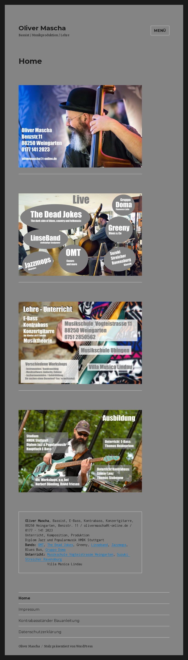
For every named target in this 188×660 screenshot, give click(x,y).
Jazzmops (118, 545)
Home (24, 598)
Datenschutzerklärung (40, 632)
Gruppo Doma (55, 549)
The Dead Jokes (60, 545)
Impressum (29, 609)
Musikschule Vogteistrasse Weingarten (80, 554)
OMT (41, 545)
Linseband (99, 545)
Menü (160, 30)
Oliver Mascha (42, 28)
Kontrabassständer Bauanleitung (49, 620)
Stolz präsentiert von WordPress (68, 646)
